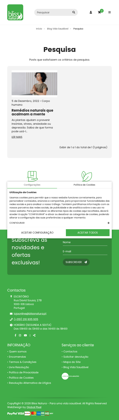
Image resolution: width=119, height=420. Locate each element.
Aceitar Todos (87, 232)
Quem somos (18, 351)
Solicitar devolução (75, 357)
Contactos (70, 351)
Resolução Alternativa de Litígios (30, 383)
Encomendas (17, 357)
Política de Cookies (21, 377)
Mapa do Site (72, 362)
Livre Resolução (19, 367)
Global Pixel (34, 407)
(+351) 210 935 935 (26, 319)
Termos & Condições (22, 362)
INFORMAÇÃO (18, 345)
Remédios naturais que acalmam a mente (32, 112)
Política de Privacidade (23, 372)
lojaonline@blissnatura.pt (30, 313)
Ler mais (17, 137)
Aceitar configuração (37, 232)
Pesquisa (78, 28)
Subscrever (74, 262)
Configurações (32, 184)
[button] (59, 223)
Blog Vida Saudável (57, 28)
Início (39, 28)
